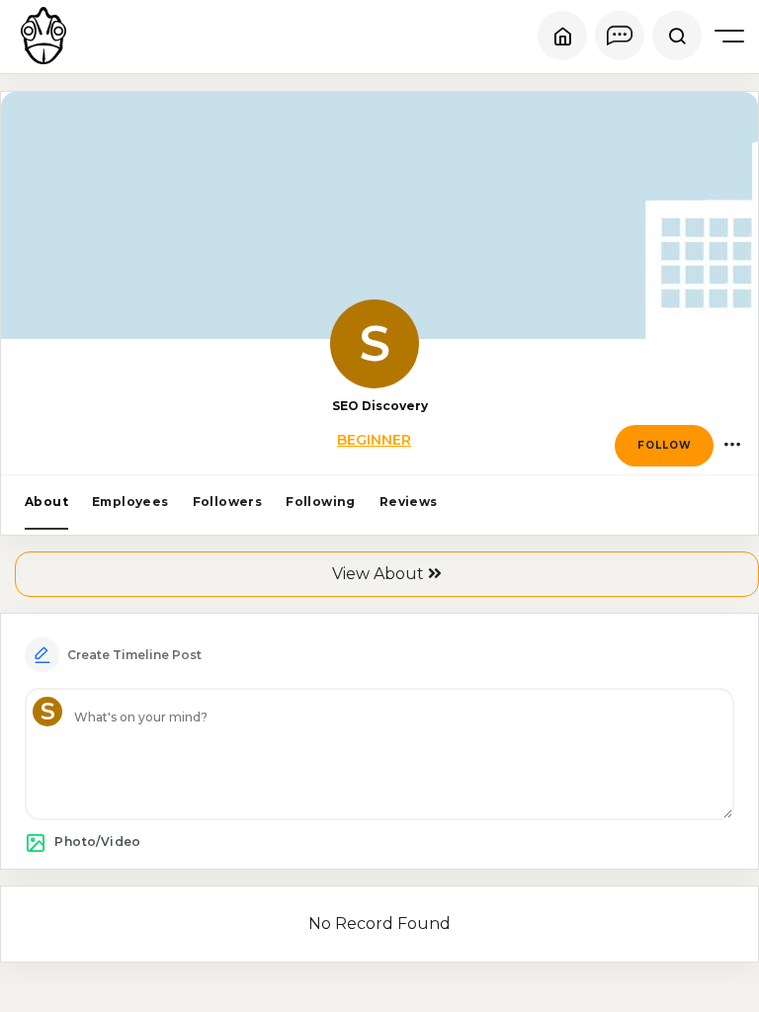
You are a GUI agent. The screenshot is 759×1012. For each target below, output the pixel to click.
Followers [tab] (228, 501)
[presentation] (46, 502)
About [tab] (46, 501)
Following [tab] (321, 501)
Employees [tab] (130, 501)
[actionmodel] (732, 445)
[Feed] (562, 35)
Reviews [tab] (409, 501)
